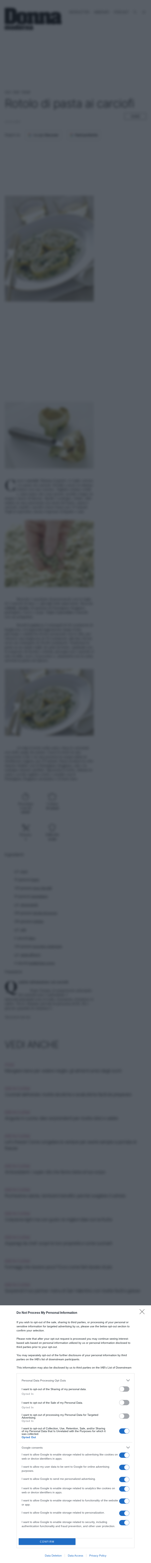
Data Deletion (53, 1555)
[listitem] (75, 1380)
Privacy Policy (97, 1555)
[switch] (124, 1389)
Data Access (75, 1555)
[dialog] (75, 1434)
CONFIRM (47, 1541)
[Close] (143, 1313)
